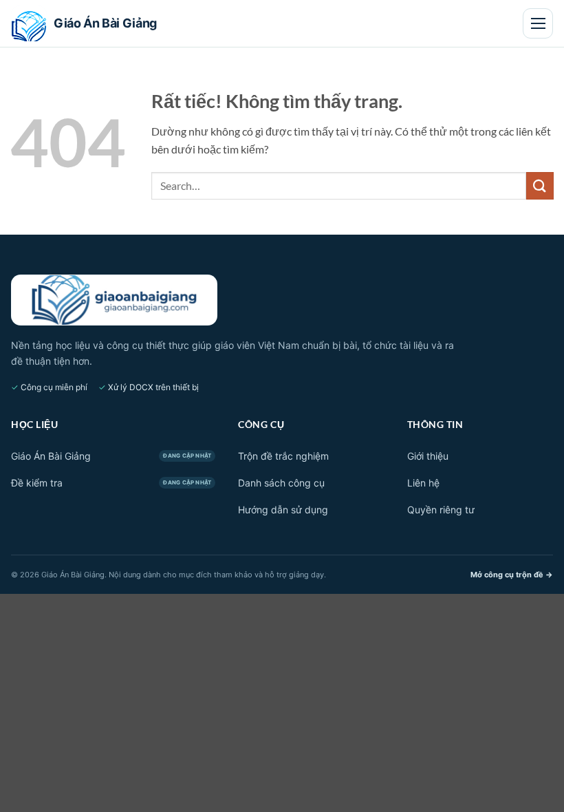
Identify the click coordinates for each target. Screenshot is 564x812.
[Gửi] (540, 185)
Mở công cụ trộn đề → (511, 574)
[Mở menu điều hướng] (538, 23)
